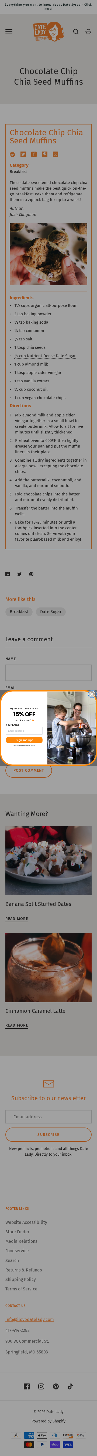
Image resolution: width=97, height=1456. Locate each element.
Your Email (12, 725)
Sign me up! (24, 740)
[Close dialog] (93, 694)
